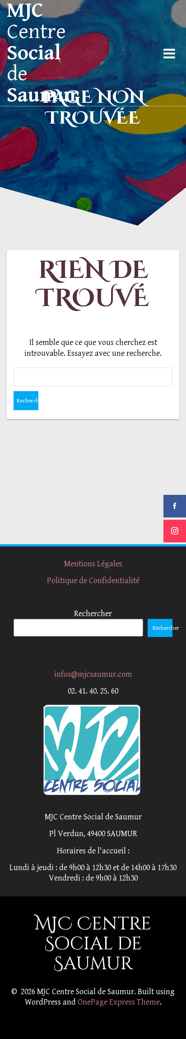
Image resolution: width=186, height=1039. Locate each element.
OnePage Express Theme (119, 1002)
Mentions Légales (93, 564)
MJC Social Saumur (43, 53)
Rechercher (93, 613)
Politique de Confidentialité (93, 580)
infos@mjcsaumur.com (93, 674)
